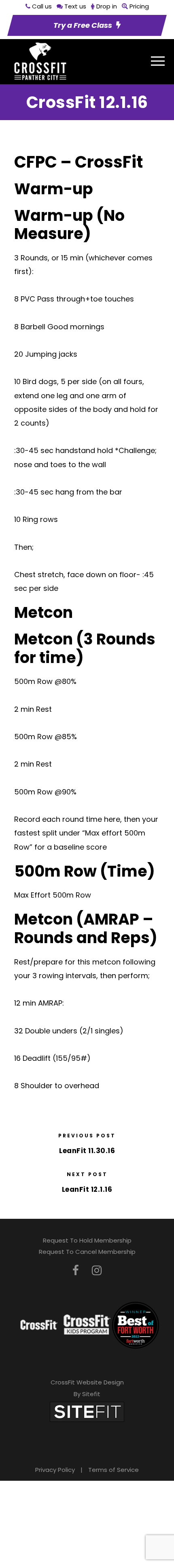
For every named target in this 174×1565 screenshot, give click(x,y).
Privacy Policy (55, 1469)
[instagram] (97, 1270)
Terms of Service (113, 1469)
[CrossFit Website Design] (87, 1411)
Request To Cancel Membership (87, 1251)
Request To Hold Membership (87, 1240)
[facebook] (75, 1270)
